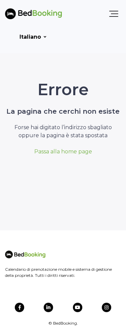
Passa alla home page (63, 151)
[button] (114, 14)
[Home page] (33, 13)
